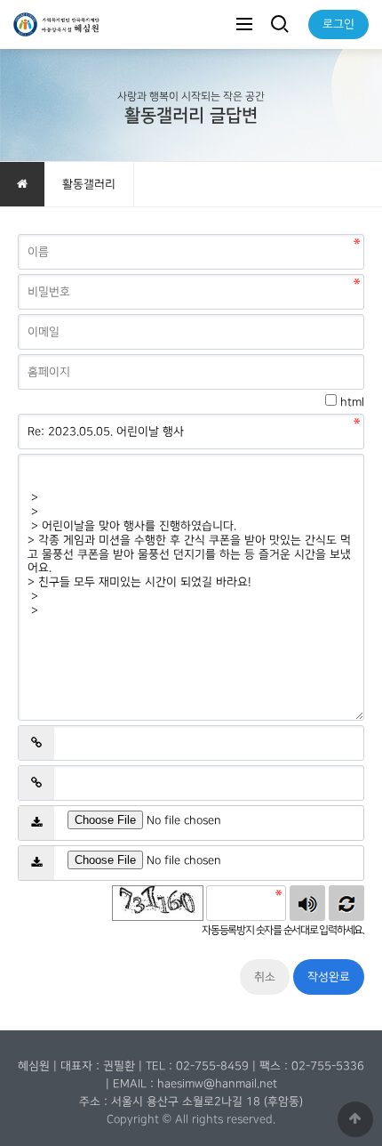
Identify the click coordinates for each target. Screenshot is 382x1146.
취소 (264, 977)
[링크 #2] (36, 783)
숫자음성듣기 (307, 903)
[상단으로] (355, 1119)
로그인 (338, 24)
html (352, 402)
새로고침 (346, 903)
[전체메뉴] (244, 24)
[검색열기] (278, 24)
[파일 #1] (36, 823)
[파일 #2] (36, 863)
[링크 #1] (36, 743)
